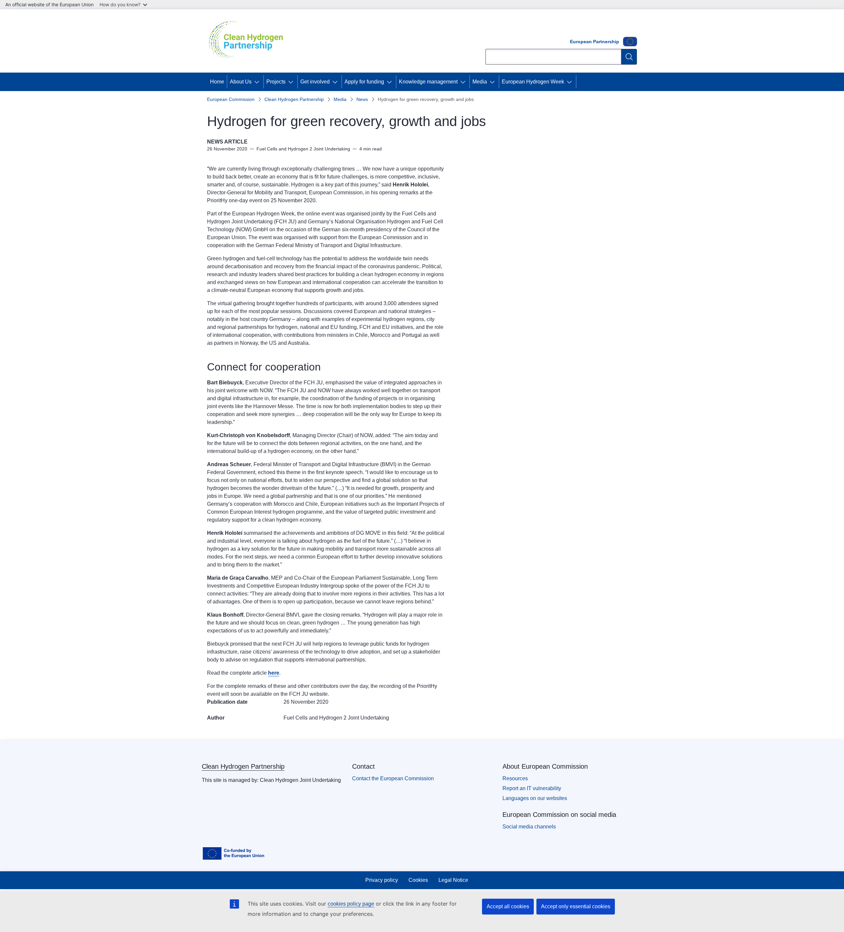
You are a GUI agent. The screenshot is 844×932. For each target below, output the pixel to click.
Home (217, 81)
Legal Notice (453, 880)
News (362, 99)
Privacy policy (381, 880)
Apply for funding (364, 81)
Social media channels (529, 826)
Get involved (315, 81)
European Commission (231, 99)
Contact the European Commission (393, 778)
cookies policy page (351, 904)
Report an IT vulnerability (531, 788)
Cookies (418, 880)
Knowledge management (428, 81)
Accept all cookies (508, 906)
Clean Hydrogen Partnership (294, 99)
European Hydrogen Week (533, 81)
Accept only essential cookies (575, 906)
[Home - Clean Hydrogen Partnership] (248, 41)
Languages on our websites (534, 798)
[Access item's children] (258, 82)
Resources (515, 778)
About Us (241, 81)
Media (479, 81)
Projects (276, 81)
